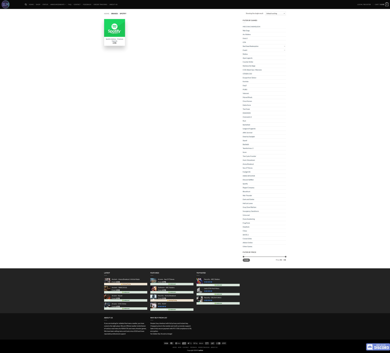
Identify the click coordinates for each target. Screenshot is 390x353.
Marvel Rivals (247, 97)
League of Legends (249, 129)
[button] (381, 4)
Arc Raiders (247, 34)
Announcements (57, 4)
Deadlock (246, 227)
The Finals (246, 109)
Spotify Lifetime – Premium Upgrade (114, 40)
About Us (113, 4)
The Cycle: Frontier (249, 156)
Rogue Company (248, 187)
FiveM (245, 50)
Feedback (87, 4)
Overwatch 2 (247, 117)
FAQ (69, 4)
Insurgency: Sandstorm (251, 211)
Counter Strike (248, 62)
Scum (244, 152)
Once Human (247, 101)
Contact (77, 4)
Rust (244, 121)
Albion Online (247, 243)
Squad (245, 140)
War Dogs (246, 30)
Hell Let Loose (248, 203)
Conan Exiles (247, 239)
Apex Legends (247, 58)
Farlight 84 (246, 172)
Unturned (246, 215)
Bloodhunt (246, 191)
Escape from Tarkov (249, 78)
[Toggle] (284, 46)
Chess (245, 231)
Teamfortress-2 (248, 148)
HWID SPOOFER (249, 176)
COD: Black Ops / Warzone (252, 70)
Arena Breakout (248, 164)
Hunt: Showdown (249, 160)
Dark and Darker (248, 199)
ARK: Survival (247, 133)
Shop (38, 4)
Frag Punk (246, 223)
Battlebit (246, 144)
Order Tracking (100, 4)
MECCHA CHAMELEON (251, 26)
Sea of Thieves (248, 168)
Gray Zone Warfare (249, 207)
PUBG (245, 89)
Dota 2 (245, 38)
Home (31, 4)
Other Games (247, 246)
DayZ (245, 85)
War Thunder (247, 195)
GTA (244, 42)
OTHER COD (247, 74)
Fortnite (245, 81)
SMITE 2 (246, 235)
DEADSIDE (247, 113)
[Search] (26, 4)
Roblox (245, 54)
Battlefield (246, 125)
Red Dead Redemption (250, 46)
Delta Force (247, 105)
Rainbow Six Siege (249, 66)
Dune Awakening (249, 219)
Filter (246, 260)
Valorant (246, 93)
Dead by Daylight (249, 136)
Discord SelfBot (248, 180)
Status (45, 4)
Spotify (245, 184)
